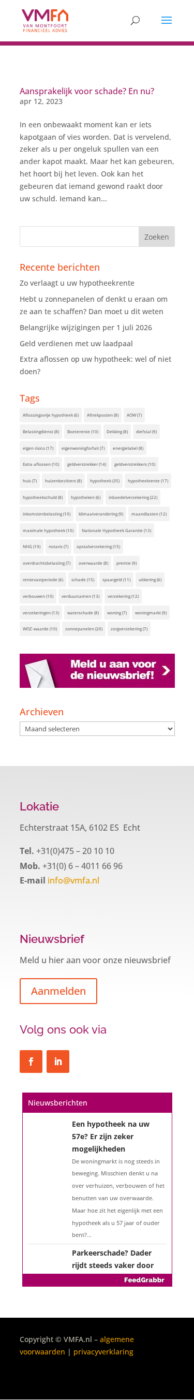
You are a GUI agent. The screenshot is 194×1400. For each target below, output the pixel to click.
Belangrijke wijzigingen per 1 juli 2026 (86, 327)
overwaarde (93, 563)
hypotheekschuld (43, 497)
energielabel (128, 448)
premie (126, 563)
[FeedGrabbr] (97, 1280)
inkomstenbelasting (46, 514)
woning (117, 612)
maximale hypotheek (48, 530)
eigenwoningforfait (83, 448)
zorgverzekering (129, 628)
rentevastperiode (43, 579)
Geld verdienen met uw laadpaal (76, 343)
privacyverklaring (103, 1352)
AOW (134, 415)
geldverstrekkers (134, 464)
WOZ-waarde (40, 628)
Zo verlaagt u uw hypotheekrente (77, 283)
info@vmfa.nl (72, 880)
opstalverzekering (98, 546)
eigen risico (38, 448)
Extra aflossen (41, 464)
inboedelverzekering (133, 497)
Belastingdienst (41, 431)
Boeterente (82, 431)
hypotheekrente (148, 480)
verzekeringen (41, 612)
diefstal (146, 431)
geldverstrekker (86, 464)
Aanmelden (58, 991)
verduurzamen (80, 596)
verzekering (123, 596)
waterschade (83, 612)
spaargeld (116, 579)
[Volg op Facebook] (31, 1061)
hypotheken (85, 497)
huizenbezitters (63, 480)
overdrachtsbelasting (46, 563)
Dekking (117, 431)
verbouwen (38, 596)
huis (30, 480)
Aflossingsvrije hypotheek (51, 415)
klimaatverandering (101, 514)
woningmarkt (151, 612)
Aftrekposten (102, 415)
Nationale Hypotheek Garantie (116, 530)
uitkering (150, 579)
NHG (31, 546)
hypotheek (105, 480)
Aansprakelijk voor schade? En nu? (87, 91)
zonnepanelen (83, 628)
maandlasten (149, 514)
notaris (58, 546)
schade (82, 579)
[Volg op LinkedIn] (58, 1061)
